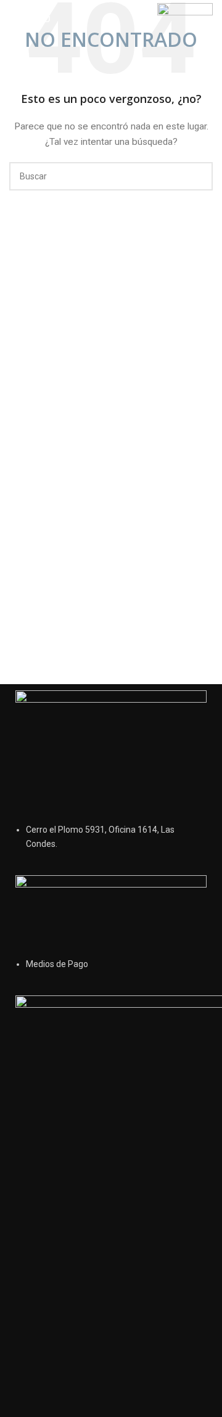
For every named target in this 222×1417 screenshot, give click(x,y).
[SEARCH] (198, 176)
